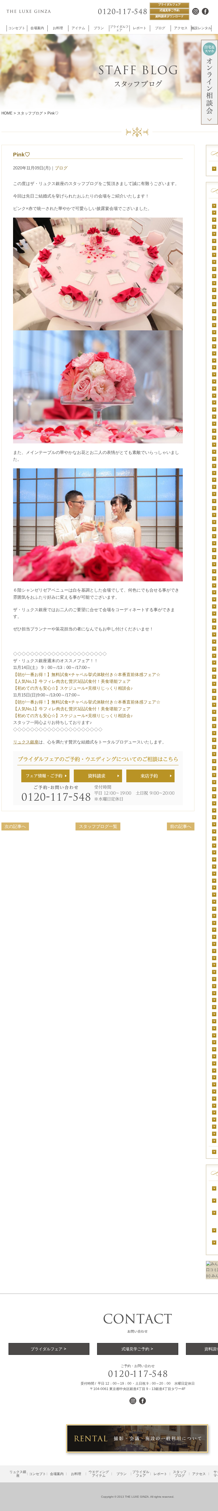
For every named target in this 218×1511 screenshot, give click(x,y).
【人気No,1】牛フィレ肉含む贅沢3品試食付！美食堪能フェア (72, 681)
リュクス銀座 (26, 741)
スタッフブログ (30, 113)
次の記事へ (15, 826)
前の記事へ (180, 826)
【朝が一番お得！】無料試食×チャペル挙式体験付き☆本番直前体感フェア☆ (86, 674)
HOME (6, 113)
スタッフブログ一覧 (98, 826)
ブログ (61, 167)
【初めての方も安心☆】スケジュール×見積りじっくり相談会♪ (73, 688)
